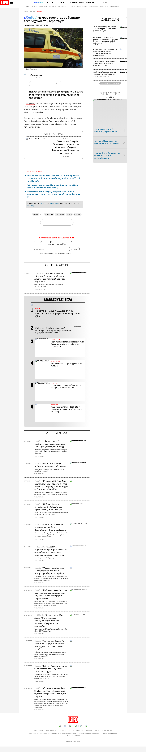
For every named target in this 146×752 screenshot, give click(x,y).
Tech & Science (82, 6)
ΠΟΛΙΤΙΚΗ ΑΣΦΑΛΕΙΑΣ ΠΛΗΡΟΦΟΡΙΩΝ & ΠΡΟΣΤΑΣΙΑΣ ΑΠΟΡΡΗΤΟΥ (52, 733)
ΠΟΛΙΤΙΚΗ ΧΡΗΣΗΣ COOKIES (89, 733)
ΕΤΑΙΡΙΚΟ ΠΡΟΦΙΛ (92, 730)
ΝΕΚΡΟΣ (77, 214)
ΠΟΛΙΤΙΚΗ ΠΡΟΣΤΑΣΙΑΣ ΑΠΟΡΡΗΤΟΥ (62, 253)
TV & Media (71, 6)
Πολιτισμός (62, 6)
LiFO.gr (42, 203)
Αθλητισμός (93, 6)
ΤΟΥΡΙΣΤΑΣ (49, 214)
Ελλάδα (28, 6)
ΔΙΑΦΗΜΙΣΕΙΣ (78, 730)
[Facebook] (77, 64)
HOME (26, 11)
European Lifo (115, 6)
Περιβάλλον (104, 6)
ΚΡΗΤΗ (69, 214)
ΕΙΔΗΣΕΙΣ (32, 11)
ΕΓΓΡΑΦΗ (74, 249)
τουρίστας (54, 95)
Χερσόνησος (60, 214)
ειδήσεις (30, 206)
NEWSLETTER (65, 730)
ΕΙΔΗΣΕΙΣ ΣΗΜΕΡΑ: (34, 171)
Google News (54, 203)
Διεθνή (35, 6)
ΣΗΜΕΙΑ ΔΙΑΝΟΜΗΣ (110, 733)
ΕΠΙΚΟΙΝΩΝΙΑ (51, 730)
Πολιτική (43, 6)
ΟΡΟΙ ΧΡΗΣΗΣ (44, 253)
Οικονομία (52, 6)
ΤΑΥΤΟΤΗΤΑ (38, 730)
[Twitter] (80, 64)
